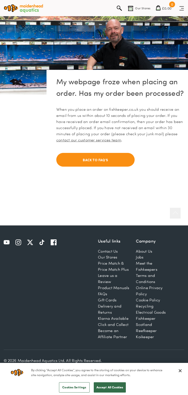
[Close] (180, 370)
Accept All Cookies (109, 387)
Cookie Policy (148, 299)
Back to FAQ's (95, 160)
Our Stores (107, 257)
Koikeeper (145, 336)
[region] (94, 379)
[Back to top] (175, 213)
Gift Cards (107, 299)
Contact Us (108, 251)
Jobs (139, 257)
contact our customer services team (88, 139)
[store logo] (23, 8)
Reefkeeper (146, 330)
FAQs (102, 293)
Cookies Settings (74, 387)
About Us (144, 251)
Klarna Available (113, 318)
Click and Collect (113, 324)
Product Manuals (113, 287)
